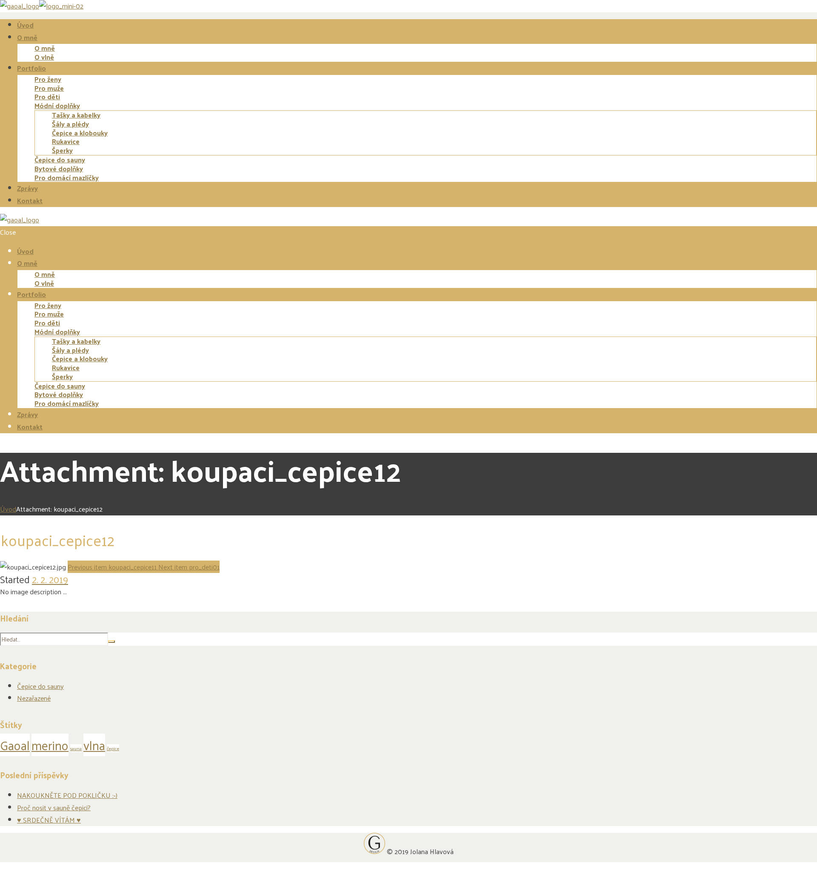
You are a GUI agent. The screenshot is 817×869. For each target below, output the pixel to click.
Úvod (8, 509)
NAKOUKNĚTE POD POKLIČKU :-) (67, 795)
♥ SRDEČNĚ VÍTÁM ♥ (49, 820)
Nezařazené (34, 698)
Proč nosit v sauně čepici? (54, 807)
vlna (94, 745)
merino (50, 745)
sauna (76, 748)
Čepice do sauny (40, 686)
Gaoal (15, 745)
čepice (113, 748)
